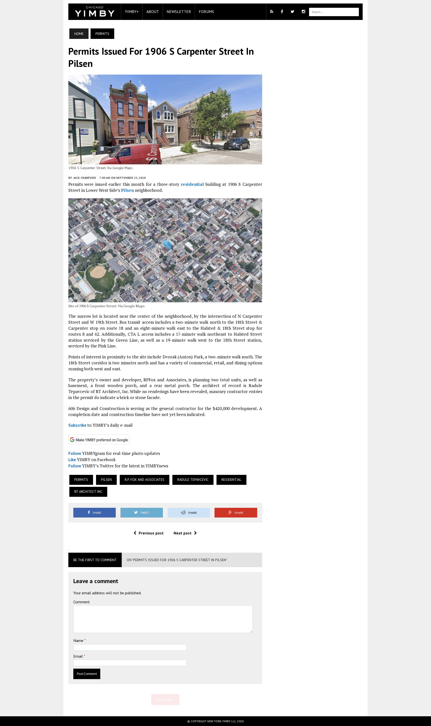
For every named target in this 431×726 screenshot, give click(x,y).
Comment (81, 601)
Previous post (151, 532)
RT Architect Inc (88, 491)
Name (78, 640)
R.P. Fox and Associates (144, 479)
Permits (81, 479)
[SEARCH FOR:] (334, 11)
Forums (206, 11)
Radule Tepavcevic (193, 479)
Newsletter (179, 11)
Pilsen (127, 190)
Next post (183, 532)
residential (192, 184)
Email (78, 656)
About (152, 11)
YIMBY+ (132, 11)
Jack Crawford (84, 178)
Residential (231, 479)
